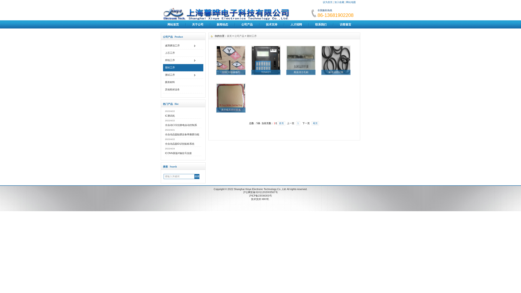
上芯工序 (170, 52)
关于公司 (198, 24)
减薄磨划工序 (172, 45)
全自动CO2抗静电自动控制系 (181, 125)
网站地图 (351, 2)
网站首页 (173, 24)
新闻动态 (222, 24)
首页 (229, 36)
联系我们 (321, 24)
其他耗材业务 (172, 89)
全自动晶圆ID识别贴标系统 (179, 143)
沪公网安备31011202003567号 (260, 192)
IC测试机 (170, 115)
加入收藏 (339, 2)
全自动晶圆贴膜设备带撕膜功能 (182, 134)
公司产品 (247, 24)
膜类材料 (170, 82)
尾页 (315, 123)
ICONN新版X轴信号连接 (178, 153)
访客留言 (345, 24)
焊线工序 (170, 60)
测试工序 (170, 74)
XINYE (265, 199)
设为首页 (328, 2)
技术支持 (271, 24)
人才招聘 (296, 24)
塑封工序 (170, 67)
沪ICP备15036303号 (260, 195)
